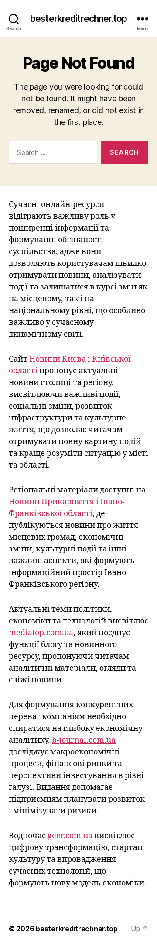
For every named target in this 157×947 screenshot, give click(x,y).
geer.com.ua (70, 836)
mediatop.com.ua (41, 633)
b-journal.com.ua (84, 740)
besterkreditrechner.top (78, 18)
